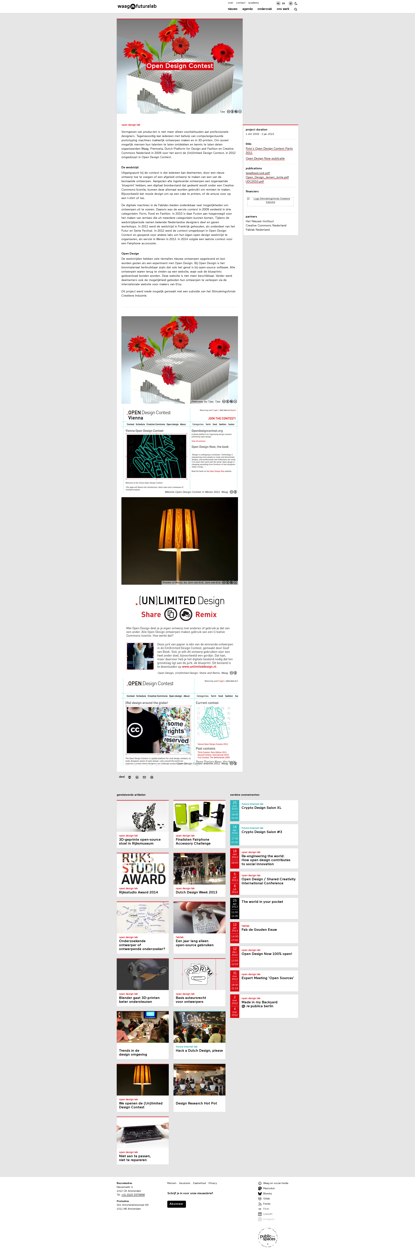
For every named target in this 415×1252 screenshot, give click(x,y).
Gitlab (266, 1198)
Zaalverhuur (199, 1183)
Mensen (171, 1183)
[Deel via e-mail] (144, 777)
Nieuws (232, 9)
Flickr (266, 1209)
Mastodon (269, 1188)
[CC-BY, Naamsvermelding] (233, 492)
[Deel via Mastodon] (129, 777)
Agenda (247, 9)
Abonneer (177, 1204)
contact (240, 3)
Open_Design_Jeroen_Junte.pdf (267, 177)
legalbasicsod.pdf (258, 173)
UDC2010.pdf (255, 181)
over (230, 3)
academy (253, 3)
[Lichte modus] (290, 3)
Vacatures (184, 1183)
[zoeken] (295, 9)
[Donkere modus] (296, 3)
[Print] (151, 777)
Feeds (266, 1204)
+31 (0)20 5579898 (133, 1195)
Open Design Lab (130, 125)
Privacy (213, 1183)
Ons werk (283, 9)
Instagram (268, 1219)
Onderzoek (264, 9)
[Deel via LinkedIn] (137, 777)
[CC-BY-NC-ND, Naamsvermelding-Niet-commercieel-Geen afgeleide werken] (234, 112)
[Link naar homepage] (137, 6)
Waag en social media (275, 1183)
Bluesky (267, 1193)
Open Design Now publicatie (265, 158)
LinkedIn (268, 1214)
